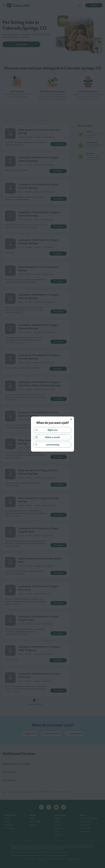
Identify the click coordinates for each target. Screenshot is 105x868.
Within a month (52, 437)
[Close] (71, 419)
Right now (52, 430)
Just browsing (52, 444)
